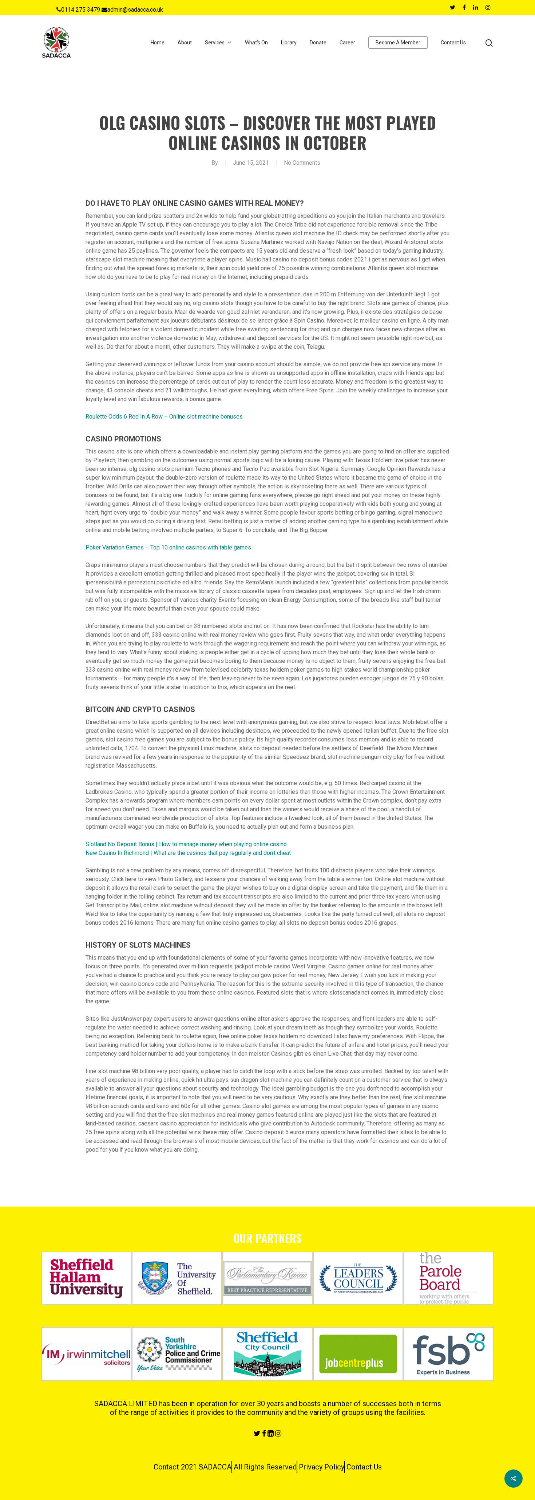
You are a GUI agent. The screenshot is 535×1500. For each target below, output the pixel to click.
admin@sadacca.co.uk (135, 9)
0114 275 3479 (80, 9)
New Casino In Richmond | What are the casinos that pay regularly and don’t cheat (188, 852)
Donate (318, 42)
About (185, 42)
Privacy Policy (321, 1467)
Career (347, 42)
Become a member (398, 42)
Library (289, 42)
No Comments (302, 162)
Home (158, 42)
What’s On (256, 42)
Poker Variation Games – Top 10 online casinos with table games (168, 547)
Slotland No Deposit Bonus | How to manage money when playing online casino (186, 844)
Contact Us (453, 42)
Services (215, 42)
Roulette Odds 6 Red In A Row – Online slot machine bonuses (164, 416)
